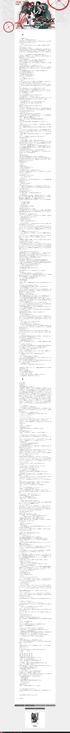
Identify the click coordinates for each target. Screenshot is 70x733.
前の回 (30, 705)
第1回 (19, 705)
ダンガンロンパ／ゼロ (9, 732)
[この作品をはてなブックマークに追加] (64, 732)
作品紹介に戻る (35, 708)
